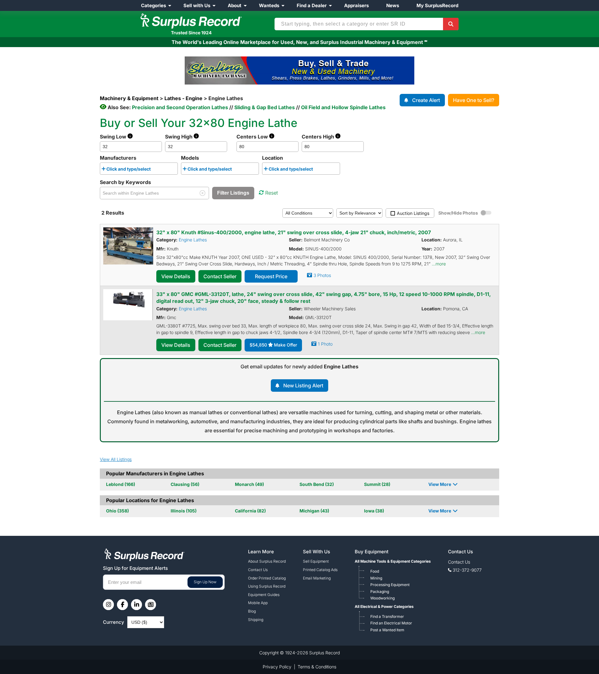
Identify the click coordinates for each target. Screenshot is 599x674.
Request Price (271, 276)
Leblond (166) (120, 484)
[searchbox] (154, 170)
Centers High (318, 136)
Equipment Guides (264, 594)
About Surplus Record (267, 561)
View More (439, 484)
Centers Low (252, 136)
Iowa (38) (374, 510)
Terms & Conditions (317, 666)
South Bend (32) (317, 484)
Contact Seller (219, 276)
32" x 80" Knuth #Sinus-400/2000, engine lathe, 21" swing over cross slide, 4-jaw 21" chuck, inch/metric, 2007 (293, 232)
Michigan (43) (314, 510)
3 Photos (322, 275)
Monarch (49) (249, 484)
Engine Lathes (193, 239)
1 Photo (325, 344)
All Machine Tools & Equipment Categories (393, 561)
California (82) (250, 510)
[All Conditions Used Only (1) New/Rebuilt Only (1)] (307, 213)
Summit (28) (377, 484)
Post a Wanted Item (387, 630)
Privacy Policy (277, 666)
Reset (271, 193)
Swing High (179, 136)
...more (439, 263)
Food (374, 571)
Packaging (379, 591)
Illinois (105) (184, 510)
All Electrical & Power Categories (384, 606)
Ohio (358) (117, 510)
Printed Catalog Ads (320, 569)
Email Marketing (317, 578)
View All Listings (116, 459)
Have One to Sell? (473, 100)
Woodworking (382, 598)
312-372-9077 (467, 570)
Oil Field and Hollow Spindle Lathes (343, 107)
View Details (175, 276)
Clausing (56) (185, 484)
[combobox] (139, 168)
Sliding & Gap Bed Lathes (264, 107)
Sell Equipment (316, 561)
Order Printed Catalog (267, 578)
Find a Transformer (387, 616)
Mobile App (258, 602)
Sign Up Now (205, 581)
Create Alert (426, 100)
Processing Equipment (390, 584)
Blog (252, 611)
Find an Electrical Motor (391, 623)
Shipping (255, 619)
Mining (376, 578)
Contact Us (258, 569)
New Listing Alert (303, 385)
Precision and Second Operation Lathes (180, 107)
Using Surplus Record (266, 586)
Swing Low (114, 136)
